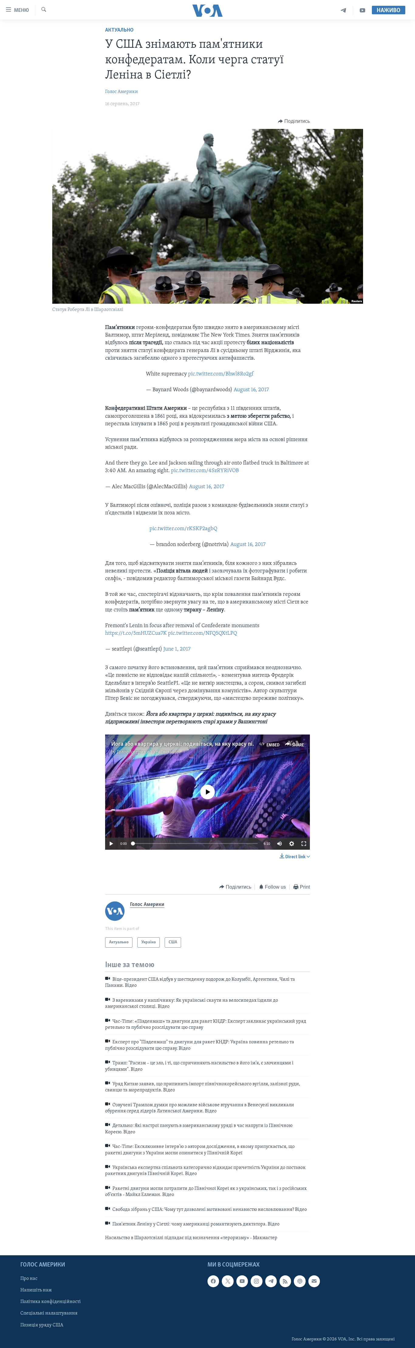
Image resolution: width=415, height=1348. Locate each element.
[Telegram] (343, 10)
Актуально (119, 30)
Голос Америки (121, 91)
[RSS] (285, 1281)
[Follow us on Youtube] (242, 1281)
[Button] (294, 121)
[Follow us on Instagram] (256, 1281)
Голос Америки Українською (148, 752)
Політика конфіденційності (50, 1301)
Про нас (28, 1278)
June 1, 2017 (176, 649)
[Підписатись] (314, 1281)
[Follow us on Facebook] (213, 1281)
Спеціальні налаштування (48, 1313)
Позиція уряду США (41, 1324)
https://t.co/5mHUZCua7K (136, 633)
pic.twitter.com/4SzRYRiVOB (205, 471)
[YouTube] (362, 10)
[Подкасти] (299, 1281)
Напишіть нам (36, 1290)
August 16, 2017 (251, 390)
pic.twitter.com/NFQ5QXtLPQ (202, 633)
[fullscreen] (304, 844)
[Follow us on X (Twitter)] (227, 1281)
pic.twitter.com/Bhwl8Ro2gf (220, 374)
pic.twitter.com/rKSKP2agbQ (183, 529)
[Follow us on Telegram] (271, 1281)
